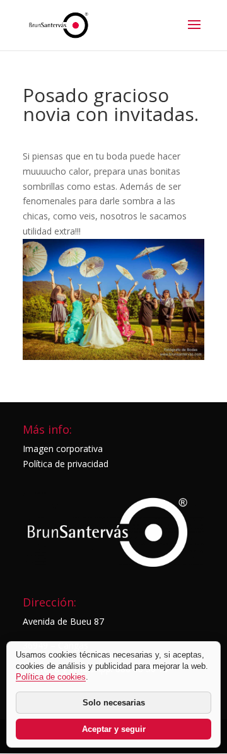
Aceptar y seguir (114, 729)
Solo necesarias (114, 702)
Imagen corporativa (63, 449)
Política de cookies (51, 677)
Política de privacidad (65, 464)
